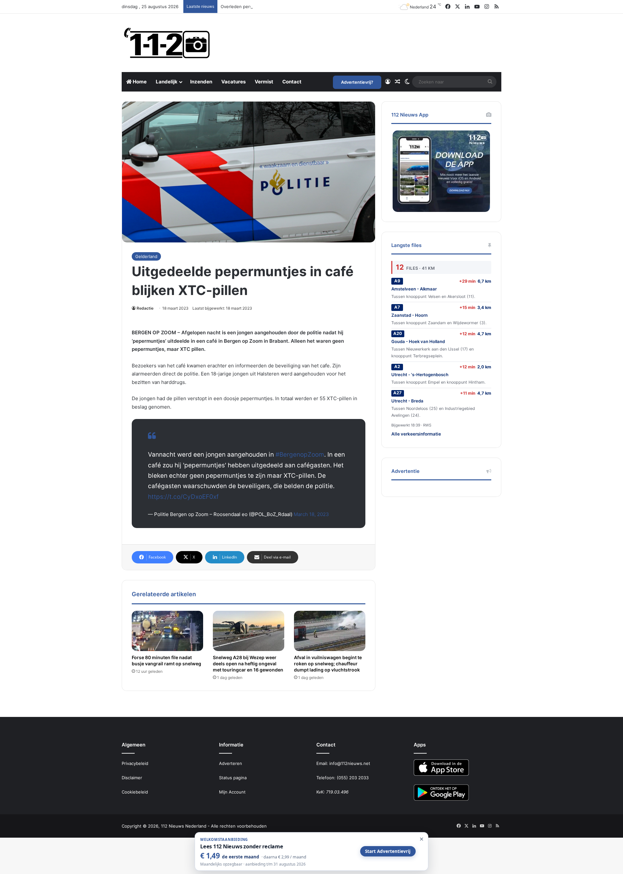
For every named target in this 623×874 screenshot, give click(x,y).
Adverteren (230, 763)
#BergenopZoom (299, 454)
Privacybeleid (135, 763)
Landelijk (166, 82)
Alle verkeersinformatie (416, 434)
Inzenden (201, 82)
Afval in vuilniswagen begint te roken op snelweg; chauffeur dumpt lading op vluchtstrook (328, 663)
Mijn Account (232, 791)
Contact (291, 82)
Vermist (264, 82)
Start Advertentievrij (387, 851)
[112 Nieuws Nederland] (167, 43)
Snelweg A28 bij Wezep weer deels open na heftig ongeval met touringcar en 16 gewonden (248, 663)
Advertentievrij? (357, 82)
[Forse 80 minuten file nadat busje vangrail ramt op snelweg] (167, 631)
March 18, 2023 (311, 514)
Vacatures (233, 82)
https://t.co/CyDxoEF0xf (183, 496)
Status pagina (233, 777)
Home (139, 82)
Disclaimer (132, 777)
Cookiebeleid (135, 791)
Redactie (145, 308)
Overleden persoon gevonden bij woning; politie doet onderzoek (286, 6)
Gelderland (146, 256)
